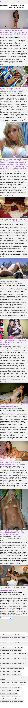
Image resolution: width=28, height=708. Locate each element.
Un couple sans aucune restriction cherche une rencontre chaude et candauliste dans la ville (12, 589)
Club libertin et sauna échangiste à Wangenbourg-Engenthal (13, 678)
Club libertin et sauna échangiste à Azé (10, 699)
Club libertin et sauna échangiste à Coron (11, 650)
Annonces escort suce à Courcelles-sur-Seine (12, 685)
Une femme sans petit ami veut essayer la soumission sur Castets (12, 463)
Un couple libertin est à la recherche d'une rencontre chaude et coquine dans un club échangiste (13, 532)
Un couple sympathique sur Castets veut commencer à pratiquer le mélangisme (13, 342)
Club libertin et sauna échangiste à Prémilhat (11, 701)
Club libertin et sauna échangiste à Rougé (11, 687)
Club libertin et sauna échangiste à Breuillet (11, 648)
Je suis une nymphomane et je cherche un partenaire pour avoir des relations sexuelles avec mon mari (13, 90)
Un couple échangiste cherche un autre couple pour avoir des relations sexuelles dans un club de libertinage (13, 32)
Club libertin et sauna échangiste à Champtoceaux (13, 682)
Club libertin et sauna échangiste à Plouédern (12, 635)
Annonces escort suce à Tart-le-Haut (9, 690)
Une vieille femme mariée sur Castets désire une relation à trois (13, 406)
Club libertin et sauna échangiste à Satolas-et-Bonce (12, 665)
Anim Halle (3, 2)
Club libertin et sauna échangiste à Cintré (11, 674)
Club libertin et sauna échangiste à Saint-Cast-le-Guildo (13, 654)
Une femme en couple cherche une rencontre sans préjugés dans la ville (13, 220)
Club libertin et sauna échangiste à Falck (10, 671)
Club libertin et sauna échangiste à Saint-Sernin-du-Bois (13, 644)
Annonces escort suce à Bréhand (8, 693)
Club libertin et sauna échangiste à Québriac (11, 696)
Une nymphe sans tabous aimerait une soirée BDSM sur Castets (14, 281)
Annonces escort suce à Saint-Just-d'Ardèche (12, 668)
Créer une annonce (22, 2)
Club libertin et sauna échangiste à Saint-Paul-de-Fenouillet (13, 639)
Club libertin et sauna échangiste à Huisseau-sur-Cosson (13, 659)
